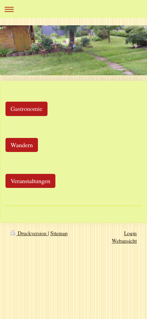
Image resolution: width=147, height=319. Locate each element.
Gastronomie (26, 108)
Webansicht (124, 240)
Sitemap (59, 233)
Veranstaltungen (30, 181)
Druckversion (32, 233)
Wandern (22, 145)
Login (130, 233)
